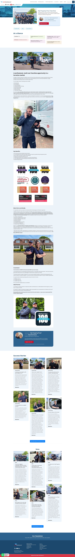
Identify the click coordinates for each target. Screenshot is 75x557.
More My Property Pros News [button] (37, 526)
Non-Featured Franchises (43, 545)
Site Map (41, 549)
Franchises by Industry (33, 1)
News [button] (23, 28)
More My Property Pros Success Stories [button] (37, 441)
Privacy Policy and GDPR (43, 548)
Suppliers (61, 1)
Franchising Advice (41, 1)
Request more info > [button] (43, 23)
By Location (56, 1)
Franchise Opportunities (49, 1)
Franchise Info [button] (16, 28)
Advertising (41, 544)
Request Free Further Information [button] (37, 555)
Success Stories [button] (29, 28)
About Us (41, 543)
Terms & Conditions (42, 546)
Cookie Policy (41, 547)
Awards (65, 1)
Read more (17, 387)
